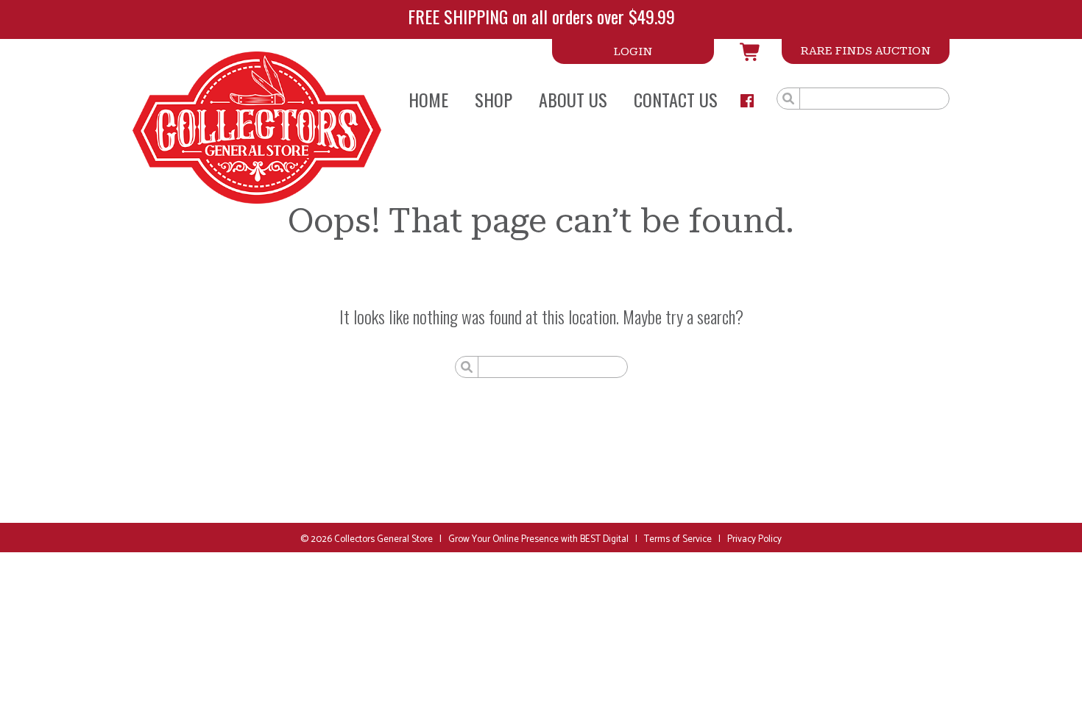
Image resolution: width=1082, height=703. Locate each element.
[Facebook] (747, 101)
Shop (493, 99)
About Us (573, 99)
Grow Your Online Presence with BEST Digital (538, 539)
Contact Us (676, 99)
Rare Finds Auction (865, 50)
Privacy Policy (754, 539)
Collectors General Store (383, 539)
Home (428, 99)
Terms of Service (678, 539)
